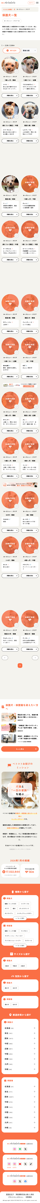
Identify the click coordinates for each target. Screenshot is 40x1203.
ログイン (31, 3)
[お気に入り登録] (16, 71)
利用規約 (29, 1197)
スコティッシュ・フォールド (14, 936)
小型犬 (7, 966)
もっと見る (21, 918)
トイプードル (25, 904)
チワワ (7, 908)
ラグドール (28, 940)
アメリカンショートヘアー (13, 940)
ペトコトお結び (7, 9)
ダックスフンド (24, 908)
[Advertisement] (20, 159)
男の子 (7, 988)
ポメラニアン (9, 913)
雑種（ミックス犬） (11, 904)
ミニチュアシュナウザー (24, 913)
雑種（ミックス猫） (11, 931)
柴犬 (14, 908)
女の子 (15, 988)
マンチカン (24, 931)
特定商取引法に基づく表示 (25, 1194)
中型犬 (15, 966)
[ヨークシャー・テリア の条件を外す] (19, 21)
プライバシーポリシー (15, 1197)
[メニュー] (37, 2)
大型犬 (23, 966)
